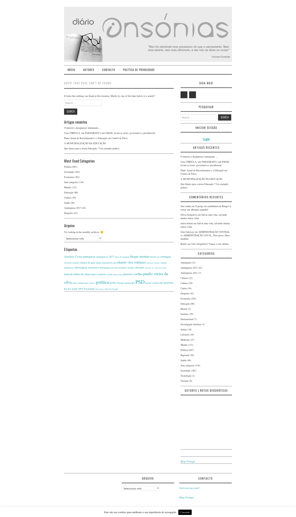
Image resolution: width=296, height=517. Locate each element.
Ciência (184, 278)
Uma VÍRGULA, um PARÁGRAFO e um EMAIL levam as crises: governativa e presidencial (109, 133)
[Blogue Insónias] (148, 34)
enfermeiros (93, 267)
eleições (157, 263)
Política (67, 166)
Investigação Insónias (191, 324)
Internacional (187, 319)
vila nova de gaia (111, 288)
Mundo (67, 187)
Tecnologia (186, 375)
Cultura (67, 197)
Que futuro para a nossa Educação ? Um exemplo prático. (92, 148)
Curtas (184, 288)
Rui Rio (67, 288)
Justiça (184, 329)
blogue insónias (140, 256)
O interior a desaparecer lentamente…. (82, 127)
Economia (69, 177)
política (102, 282)
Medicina (185, 339)
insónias (130, 267)
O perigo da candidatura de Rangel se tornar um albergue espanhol (206, 208)
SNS (80, 288)
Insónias (184, 314)
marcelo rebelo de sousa (77, 274)
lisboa (164, 268)
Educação (68, 192)
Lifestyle (185, 334)
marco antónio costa (101, 274)
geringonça (105, 267)
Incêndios (123, 267)
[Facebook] (192, 94)
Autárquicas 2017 (72, 207)
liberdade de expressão (153, 268)
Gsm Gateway (187, 231)
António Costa (73, 256)
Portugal (120, 282)
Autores (88, 70)
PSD (140, 281)
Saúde (67, 202)
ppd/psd (128, 282)
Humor (184, 308)
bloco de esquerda (122, 256)
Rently (184, 243)
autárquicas (89, 256)
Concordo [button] (185, 512)
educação (149, 263)
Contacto (108, 70)
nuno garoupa (118, 274)
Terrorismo (99, 289)
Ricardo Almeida (152, 282)
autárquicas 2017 (105, 256)
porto (113, 283)
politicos (92, 283)
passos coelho (133, 274)
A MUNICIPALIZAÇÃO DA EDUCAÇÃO (85, 143)
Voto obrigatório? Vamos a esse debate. (210, 243)
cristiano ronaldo (71, 262)
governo (114, 267)
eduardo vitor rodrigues (131, 262)
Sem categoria (71, 182)
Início (71, 70)
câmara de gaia (87, 262)
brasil (153, 256)
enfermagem (80, 267)
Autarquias (186, 262)
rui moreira (166, 283)
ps (133, 282)
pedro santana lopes (80, 282)
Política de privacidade (139, 70)
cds (158, 256)
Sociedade (69, 171)
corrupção (165, 256)
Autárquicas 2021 (189, 272)
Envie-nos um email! (189, 488)
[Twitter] (184, 94)
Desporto (68, 213)
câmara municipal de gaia (106, 262)
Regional (185, 355)
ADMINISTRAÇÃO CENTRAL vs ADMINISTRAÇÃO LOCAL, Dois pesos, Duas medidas (205, 235)
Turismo (185, 380)
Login (206, 139)
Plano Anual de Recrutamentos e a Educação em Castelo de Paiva (95, 138)
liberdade (139, 267)
